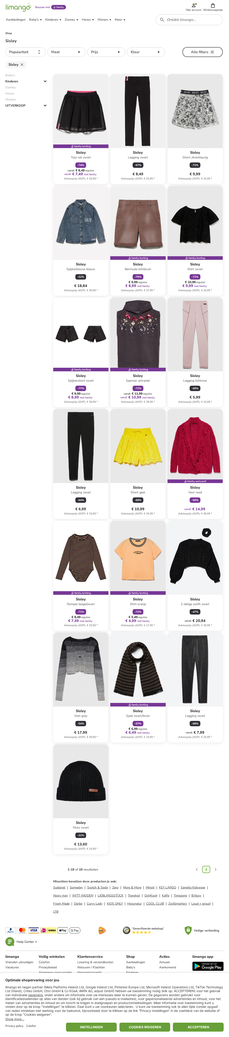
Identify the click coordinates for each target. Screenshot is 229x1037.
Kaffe (165, 895)
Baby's (130, 967)
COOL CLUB (155, 903)
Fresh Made (61, 903)
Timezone (180, 895)
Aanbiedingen (135, 962)
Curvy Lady (94, 903)
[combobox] (189, 20)
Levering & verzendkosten (95, 962)
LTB (55, 912)
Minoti (150, 887)
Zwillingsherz (177, 903)
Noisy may (60, 895)
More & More (132, 887)
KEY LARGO (167, 887)
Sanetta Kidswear (193, 887)
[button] (213, 7)
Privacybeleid (48, 967)
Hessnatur (134, 903)
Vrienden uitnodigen (19, 962)
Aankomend (167, 967)
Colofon (44, 962)
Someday (76, 887)
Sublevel (59, 887)
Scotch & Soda (97, 887)
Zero (115, 887)
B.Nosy (196, 895)
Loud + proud (200, 903)
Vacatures (12, 967)
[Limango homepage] (18, 7)
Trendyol (134, 895)
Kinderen (11, 81)
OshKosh (150, 895)
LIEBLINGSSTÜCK (110, 895)
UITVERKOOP (15, 105)
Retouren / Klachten (91, 967)
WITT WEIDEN (82, 895)
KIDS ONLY (115, 903)
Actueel (164, 962)
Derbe (78, 903)
